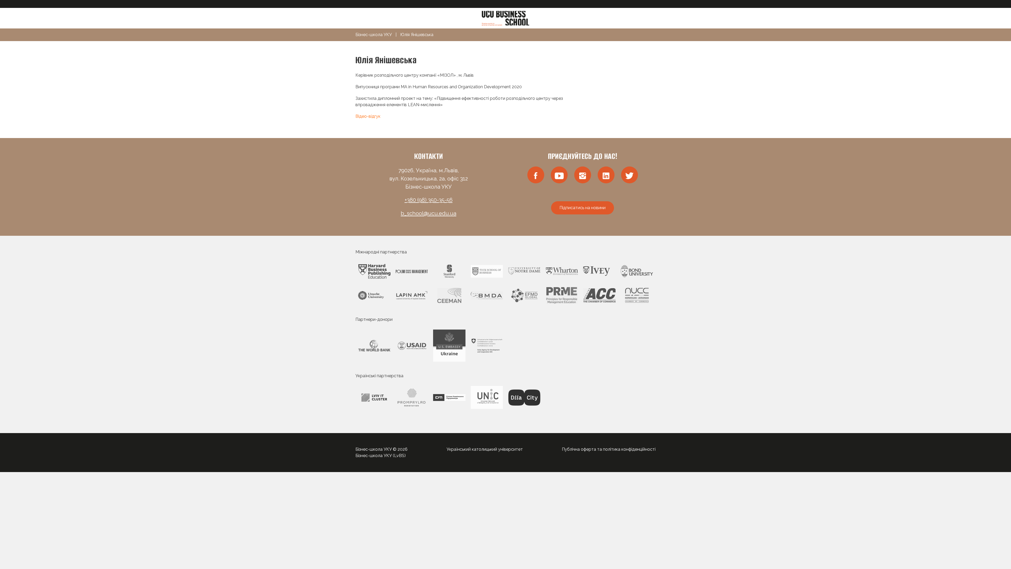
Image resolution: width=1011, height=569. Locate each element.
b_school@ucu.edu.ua (428, 213)
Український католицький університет (485, 449)
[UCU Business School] (505, 17)
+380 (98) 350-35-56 (429, 200)
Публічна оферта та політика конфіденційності (609, 449)
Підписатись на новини (582, 207)
